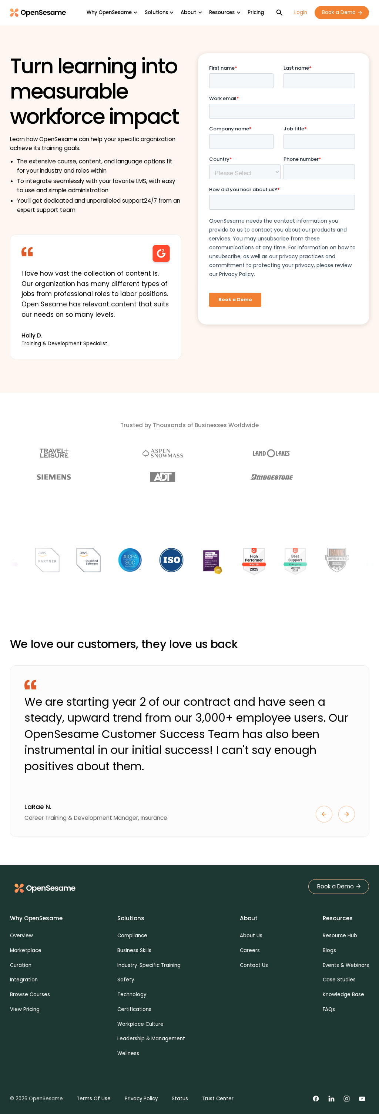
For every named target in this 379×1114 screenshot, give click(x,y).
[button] (112, 12)
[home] (38, 13)
